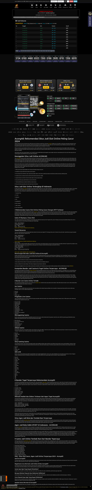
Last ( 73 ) (52, 51)
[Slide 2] (45, 90)
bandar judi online (33, 270)
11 (39, 51)
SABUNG (55, 7)
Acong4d (50, 143)
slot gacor (36, 211)
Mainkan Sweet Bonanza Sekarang (30, 241)
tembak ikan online (27, 440)
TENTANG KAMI (22, 121)
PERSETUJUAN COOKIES (68, 121)
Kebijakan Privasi (22, 488)
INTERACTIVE (65, 7)
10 (36, 51)
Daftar (75, 1)
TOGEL (36, 7)
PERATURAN (35, 121)
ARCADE (60, 7)
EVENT (75, 7)
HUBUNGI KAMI (50, 121)
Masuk (71, 1)
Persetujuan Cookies (64, 486)
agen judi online (27, 420)
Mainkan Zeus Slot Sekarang (29, 227)
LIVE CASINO (46, 7)
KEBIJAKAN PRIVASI (58, 121)
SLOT (41, 7)
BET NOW (25, 87)
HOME (32, 7)
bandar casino (38, 282)
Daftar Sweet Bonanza (19, 241)
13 (43, 51)
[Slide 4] (47, 90)
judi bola (20, 427)
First (17, 51)
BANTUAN (28, 121)
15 (48, 51)
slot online (25, 188)
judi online (18, 158)
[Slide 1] (44, 90)
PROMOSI (70, 7)
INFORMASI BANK (42, 121)
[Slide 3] (46, 90)
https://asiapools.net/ (31, 23)
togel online (44, 382)
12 (41, 51)
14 (46, 51)
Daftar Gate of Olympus (19, 227)
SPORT (51, 7)
